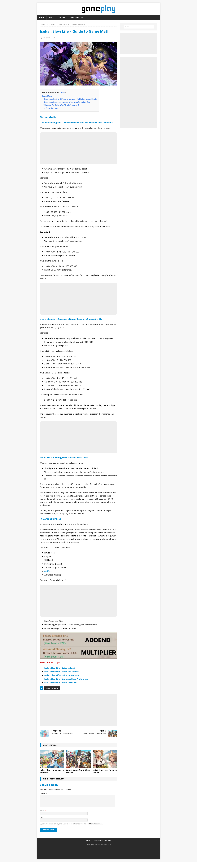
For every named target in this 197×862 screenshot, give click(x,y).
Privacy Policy (106, 840)
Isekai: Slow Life (52, 688)
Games (51, 17)
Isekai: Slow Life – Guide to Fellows (60, 682)
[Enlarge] (114, 635)
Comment (43, 793)
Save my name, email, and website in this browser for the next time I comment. (72, 824)
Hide (63, 92)
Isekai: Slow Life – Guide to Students (61, 675)
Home (41, 17)
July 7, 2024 (46, 38)
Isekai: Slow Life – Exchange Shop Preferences (66, 679)
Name (42, 810)
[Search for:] (138, 27)
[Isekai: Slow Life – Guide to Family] (105, 759)
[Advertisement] (78, 709)
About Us (89, 840)
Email (42, 817)
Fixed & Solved (76, 17)
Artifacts (48, 571)
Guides (62, 17)
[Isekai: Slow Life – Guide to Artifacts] (52, 759)
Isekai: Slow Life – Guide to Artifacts (61, 671)
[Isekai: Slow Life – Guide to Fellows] (78, 759)
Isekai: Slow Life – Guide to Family (60, 668)
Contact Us (97, 840)
